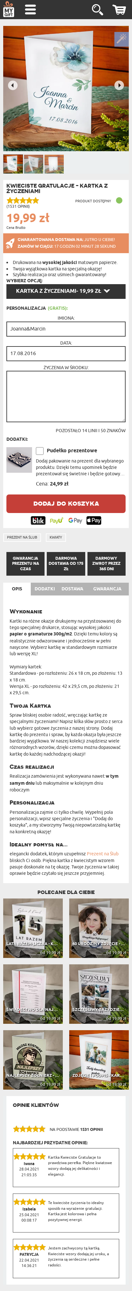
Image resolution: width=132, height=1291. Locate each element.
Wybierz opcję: (24, 281)
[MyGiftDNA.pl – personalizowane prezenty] (8, 9)
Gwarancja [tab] (107, 589)
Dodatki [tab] (45, 589)
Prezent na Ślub (22, 537)
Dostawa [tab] (72, 589)
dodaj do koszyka (66, 503)
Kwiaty (56, 537)
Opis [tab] (17, 589)
